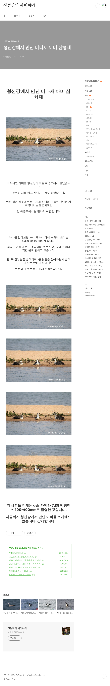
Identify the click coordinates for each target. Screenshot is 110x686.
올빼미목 (89, 148)
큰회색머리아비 (16, 553)
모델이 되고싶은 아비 (18, 571)
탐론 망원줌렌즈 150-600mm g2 (93, 234)
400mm (88, 277)
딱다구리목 (90, 137)
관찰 (100, 258)
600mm (100, 262)
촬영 (99, 277)
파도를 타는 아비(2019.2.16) (21, 556)
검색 (98, 6)
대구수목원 (95, 247)
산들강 (93, 262)
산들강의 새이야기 (19, 6)
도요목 (88, 111)
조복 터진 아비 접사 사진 (20, 574)
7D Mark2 (101, 225)
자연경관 (88, 91)
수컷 (91, 221)
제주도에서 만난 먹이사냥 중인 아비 (25, 560)
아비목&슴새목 (21, 548)
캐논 (94, 277)
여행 (86, 170)
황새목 (88, 122)
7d (94, 240)
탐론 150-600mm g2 (93, 243)
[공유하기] (16, 533)
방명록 (32, 15)
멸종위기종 (90, 156)
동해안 (87, 247)
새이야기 (97, 221)
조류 (11, 548)
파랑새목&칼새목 (92, 133)
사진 (86, 266)
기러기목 (89, 103)
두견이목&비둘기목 (93, 129)
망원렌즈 (88, 240)
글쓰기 (17, 15)
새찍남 (96, 254)
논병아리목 (90, 99)
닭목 (88, 107)
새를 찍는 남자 (90, 273)
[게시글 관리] (20, 533)
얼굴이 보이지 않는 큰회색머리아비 (25, 564)
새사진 (100, 269)
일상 (86, 166)
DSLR (87, 262)
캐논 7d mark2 (95, 266)
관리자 (46, 15)
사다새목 (89, 118)
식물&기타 (89, 161)
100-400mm (90, 225)
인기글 (95, 199)
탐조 (86, 221)
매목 (87, 125)
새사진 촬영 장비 (91, 258)
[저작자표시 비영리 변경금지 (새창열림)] (39, 533)
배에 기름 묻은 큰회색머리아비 (23, 567)
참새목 (88, 140)
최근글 (87, 199)
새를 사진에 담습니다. (16, 632)
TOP (104, 676)
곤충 (86, 175)
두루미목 (89, 114)
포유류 (87, 152)
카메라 (99, 273)
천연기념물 (89, 228)
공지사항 (88, 86)
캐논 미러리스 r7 (91, 269)
